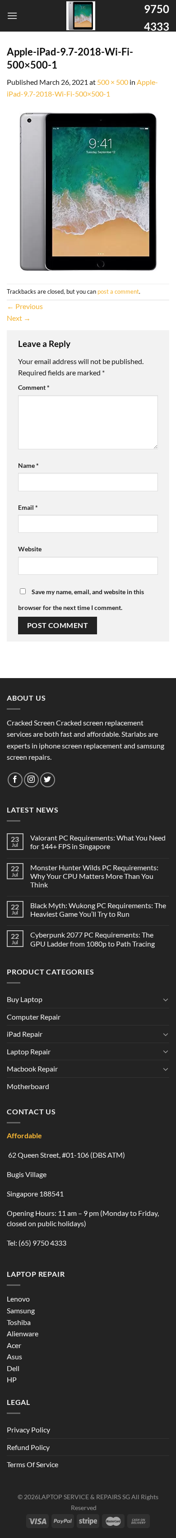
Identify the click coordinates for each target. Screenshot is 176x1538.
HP (12, 1379)
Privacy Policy (28, 1429)
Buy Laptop (24, 999)
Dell (13, 1368)
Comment (34, 387)
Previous (25, 306)
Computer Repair (33, 1016)
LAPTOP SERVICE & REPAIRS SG (84, 1497)
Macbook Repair (32, 1068)
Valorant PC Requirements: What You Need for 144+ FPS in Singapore (98, 841)
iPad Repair (24, 1034)
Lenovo (18, 1298)
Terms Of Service (32, 1464)
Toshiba (19, 1322)
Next (19, 318)
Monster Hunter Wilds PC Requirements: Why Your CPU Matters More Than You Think (94, 876)
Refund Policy (28, 1447)
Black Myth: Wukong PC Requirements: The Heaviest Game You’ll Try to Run (98, 909)
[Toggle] (165, 999)
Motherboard (28, 1086)
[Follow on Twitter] (47, 779)
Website (30, 549)
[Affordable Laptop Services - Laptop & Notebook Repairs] (80, 16)
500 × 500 (112, 82)
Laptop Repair (29, 1051)
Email (28, 507)
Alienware (22, 1333)
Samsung (21, 1310)
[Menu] (12, 16)
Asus (14, 1356)
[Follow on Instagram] (31, 779)
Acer (14, 1345)
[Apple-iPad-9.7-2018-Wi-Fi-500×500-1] (88, 190)
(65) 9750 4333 (42, 1242)
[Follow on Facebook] (15, 779)
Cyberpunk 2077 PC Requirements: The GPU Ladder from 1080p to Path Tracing (92, 938)
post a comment (118, 291)
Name (28, 465)
